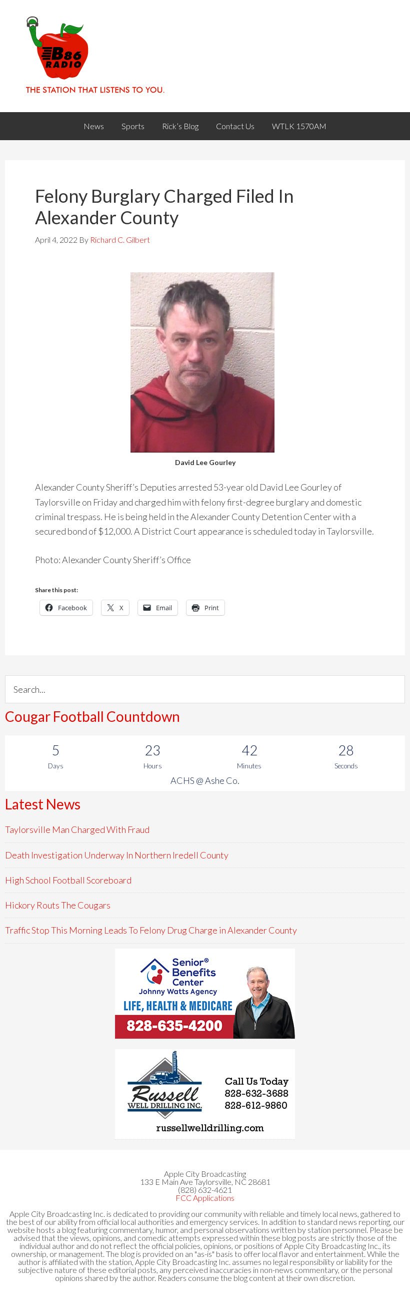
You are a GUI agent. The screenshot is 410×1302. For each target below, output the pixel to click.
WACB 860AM (205, 56)
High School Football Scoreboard (68, 880)
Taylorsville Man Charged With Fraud (77, 829)
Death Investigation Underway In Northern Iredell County (116, 854)
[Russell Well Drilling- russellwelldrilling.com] (205, 1094)
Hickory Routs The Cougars (57, 905)
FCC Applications (205, 1197)
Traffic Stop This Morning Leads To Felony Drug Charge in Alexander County (151, 930)
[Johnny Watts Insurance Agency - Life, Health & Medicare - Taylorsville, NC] (205, 994)
